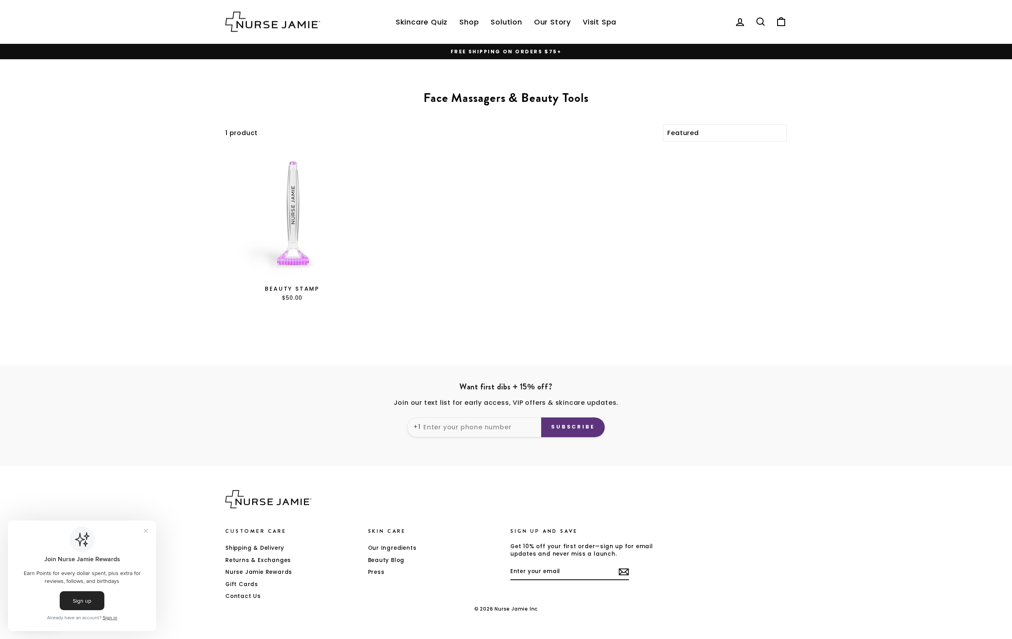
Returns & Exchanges (258, 560)
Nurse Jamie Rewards (258, 572)
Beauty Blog (386, 560)
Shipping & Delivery (254, 548)
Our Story (552, 22)
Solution (506, 22)
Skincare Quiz (421, 22)
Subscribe (573, 426)
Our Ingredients (392, 548)
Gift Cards (241, 584)
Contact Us (243, 596)
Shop (469, 22)
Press (376, 572)
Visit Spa (599, 22)
